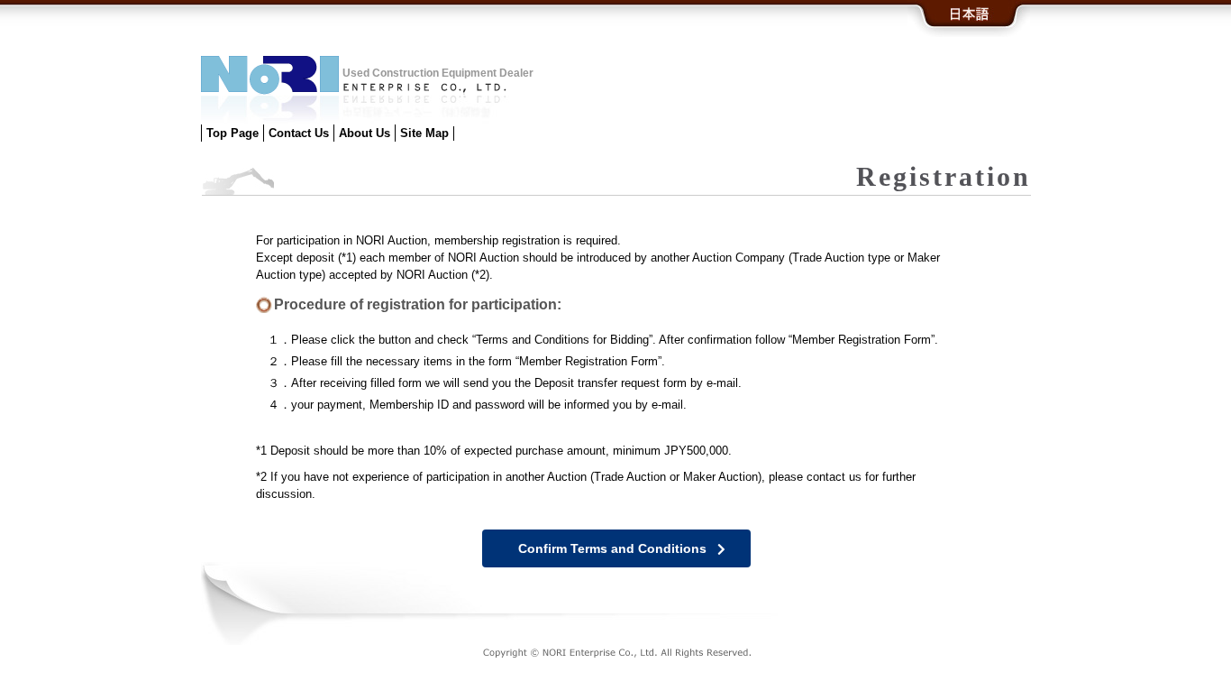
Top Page (232, 133)
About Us (364, 133)
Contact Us (299, 133)
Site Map (424, 133)
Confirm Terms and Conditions (612, 548)
